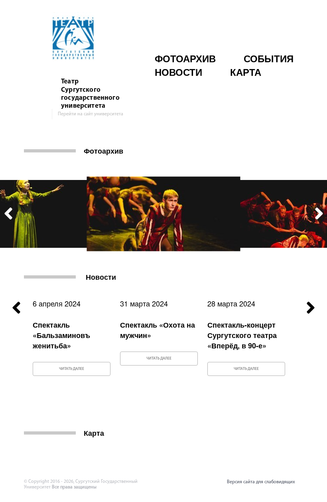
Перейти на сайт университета (90, 114)
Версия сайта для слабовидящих (261, 482)
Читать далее (71, 369)
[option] (163, 214)
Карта (245, 72)
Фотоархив (185, 58)
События (269, 58)
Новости (178, 72)
